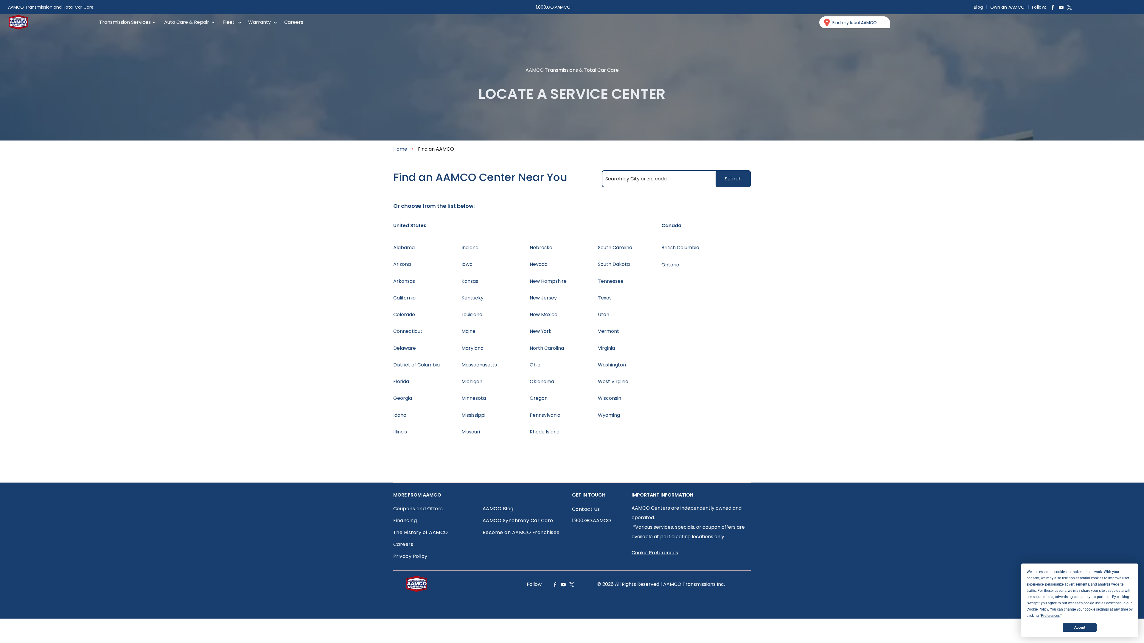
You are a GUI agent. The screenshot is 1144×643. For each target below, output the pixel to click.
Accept (1079, 627)
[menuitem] (979, 7)
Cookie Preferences (655, 552)
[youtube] (1061, 8)
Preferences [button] (1050, 616)
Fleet (228, 22)
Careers (293, 22)
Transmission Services (125, 22)
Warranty (259, 22)
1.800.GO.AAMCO (553, 7)
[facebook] (1052, 8)
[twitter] (1069, 8)
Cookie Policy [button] (1037, 609)
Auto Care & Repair (186, 22)
